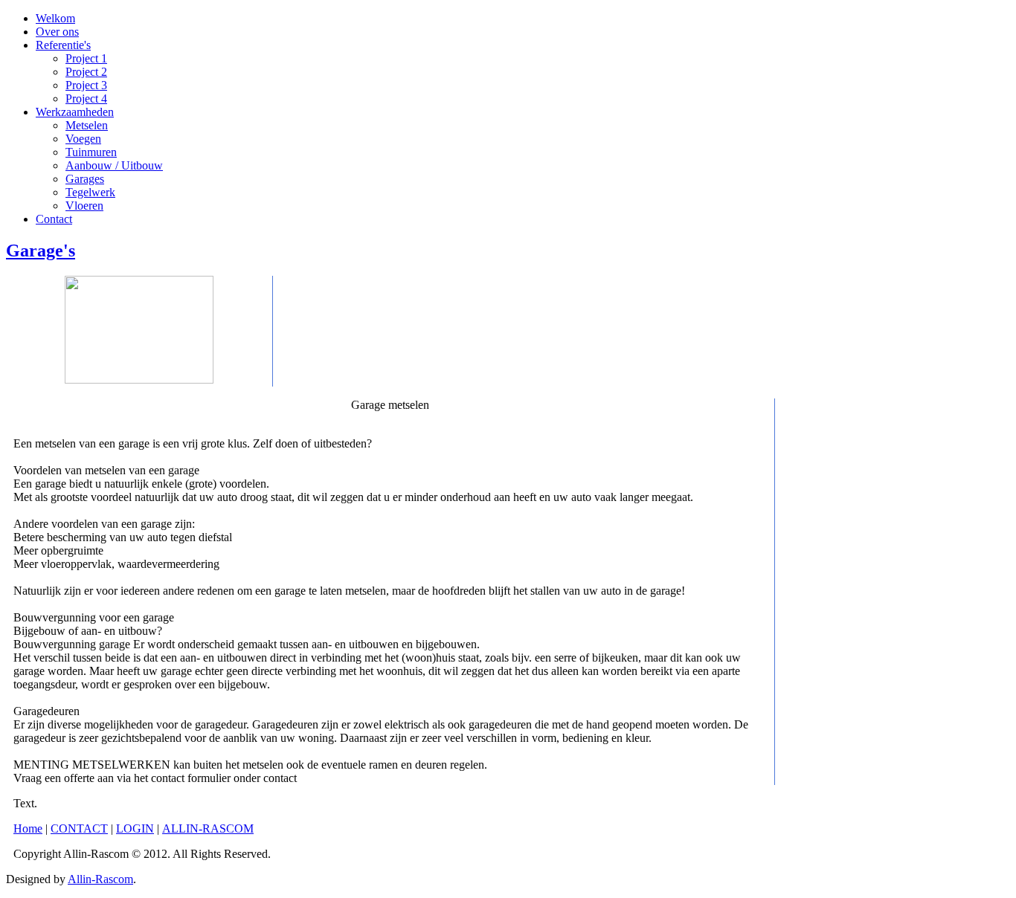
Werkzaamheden (75, 112)
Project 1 (86, 58)
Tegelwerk (90, 192)
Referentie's (63, 45)
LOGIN (135, 828)
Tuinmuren (91, 152)
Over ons (57, 31)
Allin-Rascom (100, 879)
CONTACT (79, 828)
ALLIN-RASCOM (208, 828)
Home (27, 828)
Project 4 (86, 98)
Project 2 (86, 71)
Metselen (86, 125)
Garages (84, 178)
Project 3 (86, 85)
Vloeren (84, 205)
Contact (54, 219)
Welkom (55, 18)
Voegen (83, 138)
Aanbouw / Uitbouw (114, 165)
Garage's (40, 250)
